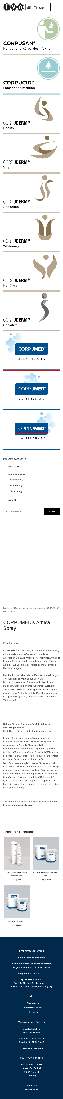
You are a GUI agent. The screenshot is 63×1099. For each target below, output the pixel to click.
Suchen (52, 511)
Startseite (7, 608)
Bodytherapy (16, 479)
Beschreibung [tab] (11, 643)
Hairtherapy (16, 485)
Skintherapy (38, 608)
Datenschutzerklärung (20, 805)
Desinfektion (13, 466)
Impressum (31, 1085)
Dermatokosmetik (22, 608)
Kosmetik (11, 500)
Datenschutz (31, 1089)
